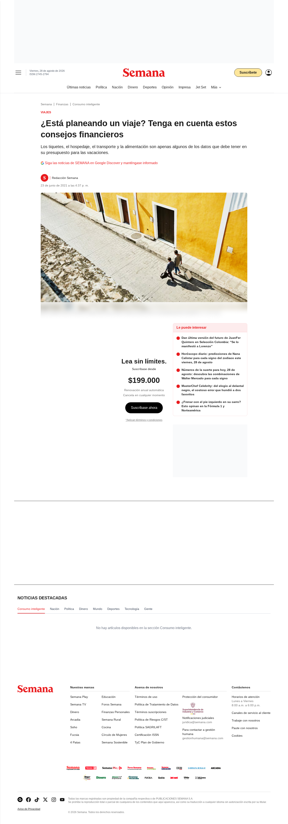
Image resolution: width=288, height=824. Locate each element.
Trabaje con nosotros (246, 720)
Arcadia (75, 719)
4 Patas (75, 742)
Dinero (74, 712)
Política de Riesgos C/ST (151, 719)
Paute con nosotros (245, 728)
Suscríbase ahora (144, 407)
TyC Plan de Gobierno (149, 742)
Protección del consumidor (200, 696)
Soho (73, 727)
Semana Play (79, 696)
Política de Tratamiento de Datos (156, 704)
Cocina (106, 727)
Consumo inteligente (86, 104)
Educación (109, 696)
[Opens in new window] (28, 799)
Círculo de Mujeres (114, 734)
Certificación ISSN (147, 734)
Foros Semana (111, 704)
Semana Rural (111, 719)
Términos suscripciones (150, 712)
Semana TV (78, 704)
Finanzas (62, 104)
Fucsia (74, 734)
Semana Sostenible (115, 742)
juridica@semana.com (197, 722)
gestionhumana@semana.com (202, 738)
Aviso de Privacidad (33, 809)
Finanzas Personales (116, 712)
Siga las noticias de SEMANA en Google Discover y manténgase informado (101, 163)
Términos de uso (146, 696)
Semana (46, 104)
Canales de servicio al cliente (251, 713)
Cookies (237, 735)
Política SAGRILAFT (148, 727)
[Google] (20, 799)
